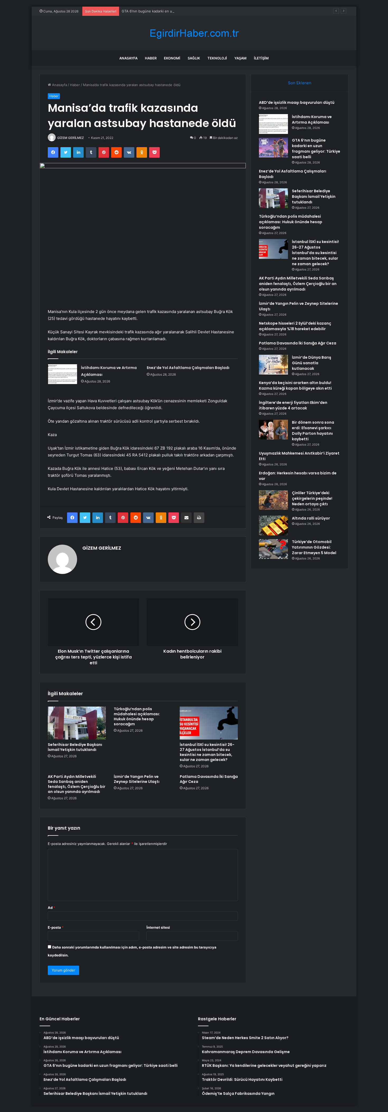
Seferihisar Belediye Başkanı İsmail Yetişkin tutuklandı (75, 747)
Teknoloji (217, 58)
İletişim (261, 58)
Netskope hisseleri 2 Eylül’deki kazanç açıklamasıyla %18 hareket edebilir (295, 326)
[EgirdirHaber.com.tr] (194, 33)
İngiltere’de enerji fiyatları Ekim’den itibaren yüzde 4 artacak (293, 405)
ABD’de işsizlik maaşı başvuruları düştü (296, 102)
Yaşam (240, 58)
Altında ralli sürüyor (311, 518)
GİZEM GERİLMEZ (70, 138)
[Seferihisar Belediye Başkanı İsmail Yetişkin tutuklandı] (77, 723)
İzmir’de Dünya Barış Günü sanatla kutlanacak (311, 363)
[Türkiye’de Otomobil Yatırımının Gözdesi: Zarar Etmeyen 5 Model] (273, 549)
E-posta (56, 927)
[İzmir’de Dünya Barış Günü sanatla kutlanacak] (273, 365)
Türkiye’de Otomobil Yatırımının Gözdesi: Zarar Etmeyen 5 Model (314, 547)
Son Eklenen (299, 82)
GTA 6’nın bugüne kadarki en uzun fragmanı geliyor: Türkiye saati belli (179, 11)
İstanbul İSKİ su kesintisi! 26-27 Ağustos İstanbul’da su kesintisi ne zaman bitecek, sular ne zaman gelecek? (207, 752)
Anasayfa (128, 58)
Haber (151, 58)
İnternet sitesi (158, 927)
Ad (51, 907)
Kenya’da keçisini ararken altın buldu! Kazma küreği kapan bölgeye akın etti (295, 385)
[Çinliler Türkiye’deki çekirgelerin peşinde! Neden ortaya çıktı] (273, 500)
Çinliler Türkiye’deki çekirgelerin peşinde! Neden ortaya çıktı (312, 498)
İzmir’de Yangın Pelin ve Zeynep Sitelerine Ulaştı (136, 779)
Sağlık (194, 58)
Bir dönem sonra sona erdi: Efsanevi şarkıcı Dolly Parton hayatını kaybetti (313, 431)
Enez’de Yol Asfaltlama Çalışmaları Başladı (188, 367)
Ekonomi (172, 58)
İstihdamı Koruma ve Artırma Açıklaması (312, 119)
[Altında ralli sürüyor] (273, 525)
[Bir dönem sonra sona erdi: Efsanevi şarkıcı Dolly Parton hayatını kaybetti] (273, 430)
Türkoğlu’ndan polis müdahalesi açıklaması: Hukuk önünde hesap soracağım (137, 716)
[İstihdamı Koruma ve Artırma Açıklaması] (62, 374)
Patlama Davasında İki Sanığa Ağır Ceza (209, 779)
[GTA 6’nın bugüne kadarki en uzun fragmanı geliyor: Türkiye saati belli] (273, 147)
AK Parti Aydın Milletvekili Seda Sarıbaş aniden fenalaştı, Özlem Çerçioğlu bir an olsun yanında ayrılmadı (76, 784)
